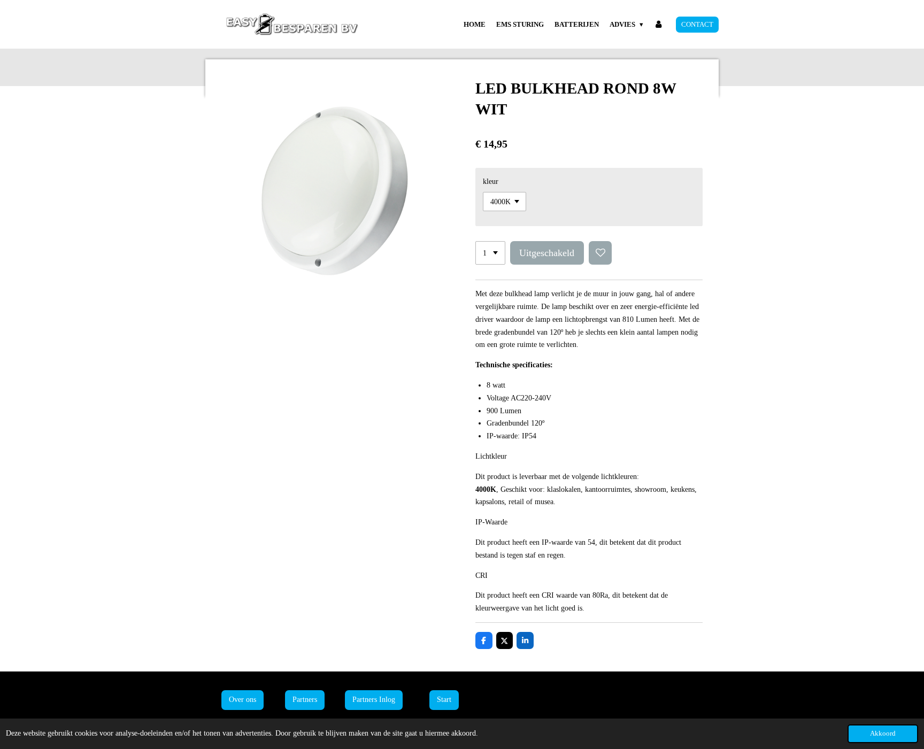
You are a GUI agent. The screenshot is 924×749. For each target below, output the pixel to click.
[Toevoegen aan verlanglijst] (600, 253)
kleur (490, 181)
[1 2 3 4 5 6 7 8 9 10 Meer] (490, 253)
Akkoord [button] (883, 733)
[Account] (659, 24)
